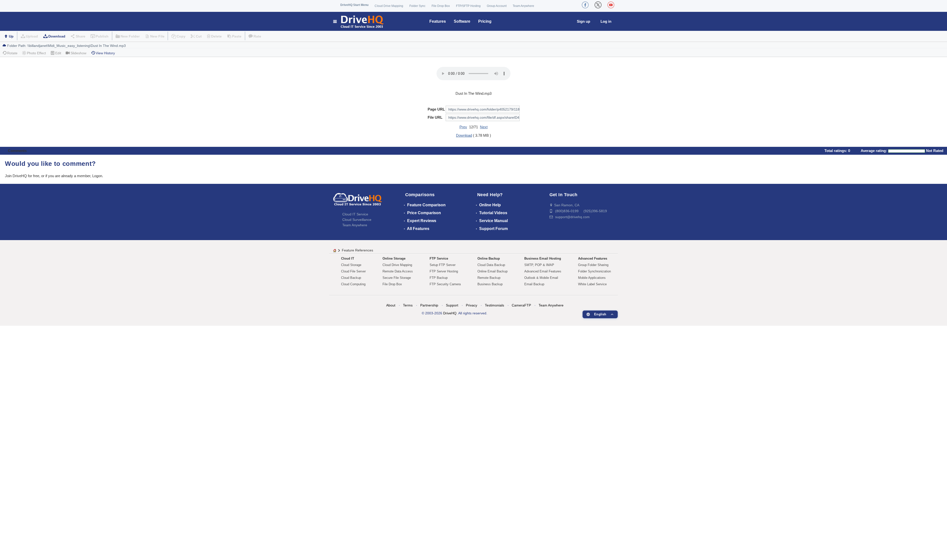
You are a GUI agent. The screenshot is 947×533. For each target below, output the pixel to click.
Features (437, 21)
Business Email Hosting (542, 258)
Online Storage (393, 258)
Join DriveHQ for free (22, 176)
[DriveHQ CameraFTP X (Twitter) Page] (598, 5)
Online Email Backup (492, 271)
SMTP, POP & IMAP (539, 265)
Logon (97, 176)
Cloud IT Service (355, 214)
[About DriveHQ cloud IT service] (357, 202)
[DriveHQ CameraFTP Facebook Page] (585, 5)
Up (11, 36)
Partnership (429, 305)
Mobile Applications (592, 278)
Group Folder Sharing (593, 265)
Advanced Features (592, 258)
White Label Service (592, 284)
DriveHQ (449, 313)
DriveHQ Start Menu (354, 5)
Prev (463, 127)
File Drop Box (441, 6)
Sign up (583, 21)
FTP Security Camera (445, 284)
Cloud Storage (351, 265)
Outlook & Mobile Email (541, 278)
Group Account (497, 6)
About (390, 305)
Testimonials (494, 305)
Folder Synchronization (594, 271)
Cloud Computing (353, 284)
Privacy (471, 305)
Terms (408, 305)
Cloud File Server (353, 271)
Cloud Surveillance (356, 220)
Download (56, 36)
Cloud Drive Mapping (389, 6)
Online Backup (488, 258)
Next (484, 127)
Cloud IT (347, 258)
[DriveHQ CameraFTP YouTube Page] (611, 5)
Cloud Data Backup (491, 265)
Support (452, 305)
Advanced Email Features (542, 271)
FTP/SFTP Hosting (468, 6)
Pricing (485, 21)
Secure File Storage (396, 278)
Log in (606, 21)
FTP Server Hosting (444, 271)
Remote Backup (488, 278)
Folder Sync (417, 6)
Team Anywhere (523, 6)
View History (105, 53)
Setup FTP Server (442, 265)
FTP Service (439, 258)
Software (462, 21)
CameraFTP (521, 305)
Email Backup (534, 284)
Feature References (357, 250)
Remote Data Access (397, 271)
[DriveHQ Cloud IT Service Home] (358, 21)
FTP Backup (439, 278)
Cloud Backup (351, 278)
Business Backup (490, 284)
